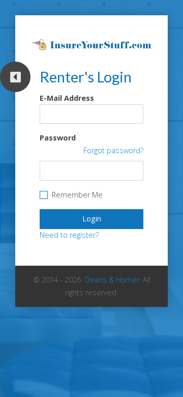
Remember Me (77, 195)
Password (58, 138)
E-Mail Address (67, 98)
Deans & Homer (112, 280)
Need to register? (69, 235)
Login (91, 218)
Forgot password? (113, 150)
